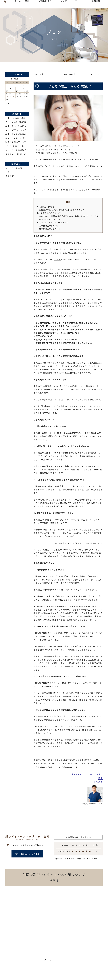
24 (7, 97)
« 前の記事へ (40, 74)
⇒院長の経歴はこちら (92, 803)
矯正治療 (9, 176)
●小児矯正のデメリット (50, 228)
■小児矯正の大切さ (45, 206)
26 (14, 97)
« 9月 (8, 103)
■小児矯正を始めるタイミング (50, 213)
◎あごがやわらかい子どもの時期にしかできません (62, 209)
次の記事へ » (96, 74)
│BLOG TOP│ (68, 74)
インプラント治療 (13, 168)
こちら (57, 259)
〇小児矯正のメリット (49, 225)
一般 (7, 172)
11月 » (24, 103)
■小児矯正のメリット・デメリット (52, 222)
